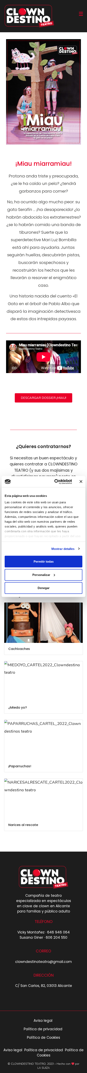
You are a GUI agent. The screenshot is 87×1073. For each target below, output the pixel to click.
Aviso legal (43, 1020)
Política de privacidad (43, 1029)
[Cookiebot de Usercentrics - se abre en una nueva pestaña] (54, 481)
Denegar (44, 588)
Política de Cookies (43, 1037)
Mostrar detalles (63, 548)
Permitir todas (44, 561)
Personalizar (41, 574)
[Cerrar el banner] (81, 481)
